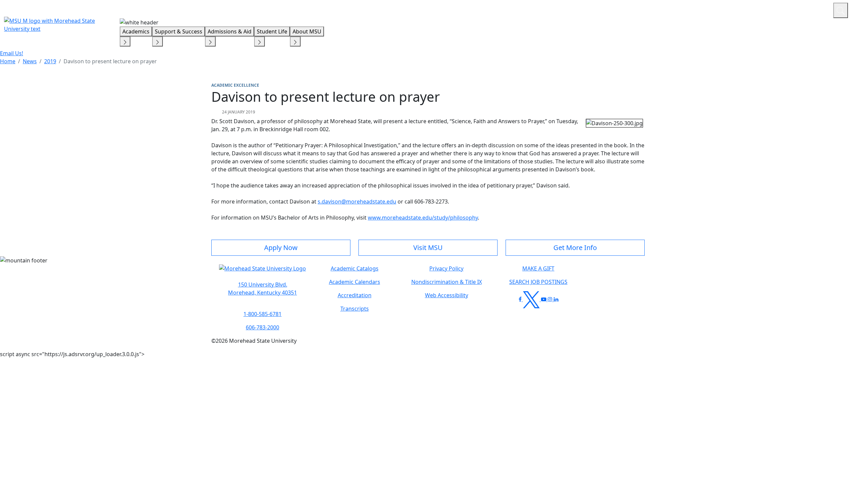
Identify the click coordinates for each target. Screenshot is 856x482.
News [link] (30, 61)
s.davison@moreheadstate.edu (357, 201)
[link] (262, 288)
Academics (135, 31)
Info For (700, 9)
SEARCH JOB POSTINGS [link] (538, 282)
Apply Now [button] (281, 247)
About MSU (307, 31)
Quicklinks (741, 9)
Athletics (816, 9)
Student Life (272, 31)
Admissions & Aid (229, 31)
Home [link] (7, 61)
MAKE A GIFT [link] (538, 268)
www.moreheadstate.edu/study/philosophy (423, 217)
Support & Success (178, 31)
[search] (840, 10)
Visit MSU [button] (428, 247)
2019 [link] (50, 61)
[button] (262, 271)
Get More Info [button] (575, 247)
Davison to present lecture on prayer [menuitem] (110, 61)
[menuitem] (7, 61)
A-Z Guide (783, 9)
